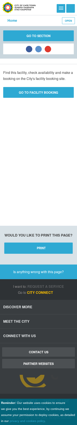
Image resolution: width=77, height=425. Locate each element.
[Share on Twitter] (38, 49)
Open (68, 21)
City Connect (40, 292)
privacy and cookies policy (27, 421)
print (41, 248)
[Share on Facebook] (29, 49)
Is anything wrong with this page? (38, 271)
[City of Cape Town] (19, 7)
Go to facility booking (38, 92)
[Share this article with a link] (48, 49)
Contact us (38, 352)
